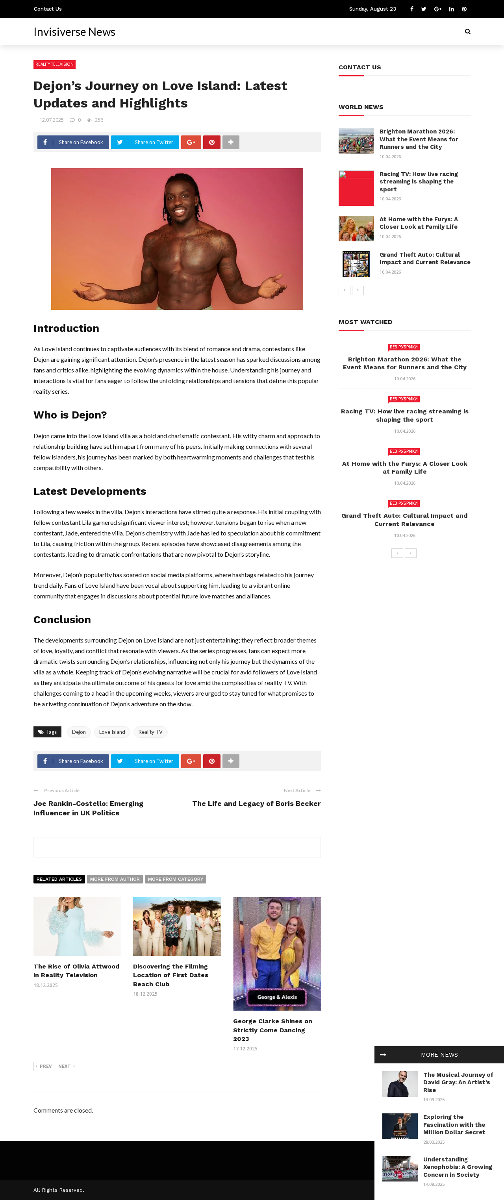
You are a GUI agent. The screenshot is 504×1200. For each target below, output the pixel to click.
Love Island (112, 732)
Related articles (59, 879)
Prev (46, 1066)
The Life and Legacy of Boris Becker (256, 803)
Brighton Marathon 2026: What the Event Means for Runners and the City (419, 139)
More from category (175, 879)
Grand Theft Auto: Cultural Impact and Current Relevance (425, 258)
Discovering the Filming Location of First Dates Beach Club (170, 975)
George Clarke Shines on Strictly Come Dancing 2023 (272, 1030)
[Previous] (344, 290)
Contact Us (48, 9)
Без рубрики (404, 347)
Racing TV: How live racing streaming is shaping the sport (419, 181)
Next (64, 1066)
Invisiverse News (74, 31)
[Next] (358, 290)
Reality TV (151, 732)
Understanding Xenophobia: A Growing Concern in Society (457, 1167)
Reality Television (54, 64)
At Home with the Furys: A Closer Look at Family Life (419, 223)
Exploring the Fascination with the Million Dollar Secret (454, 1124)
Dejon (79, 732)
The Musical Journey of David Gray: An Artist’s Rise (458, 1082)
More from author (115, 879)
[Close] (383, 1054)
